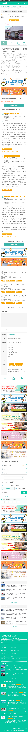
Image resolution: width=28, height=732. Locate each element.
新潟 (2, 647)
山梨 (2, 642)
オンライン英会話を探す (15, 485)
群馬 (19, 640)
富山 (12, 647)
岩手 (9, 638)
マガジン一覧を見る (14, 626)
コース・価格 (17, 44)
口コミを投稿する (14, 105)
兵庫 (5, 650)
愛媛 (2, 656)
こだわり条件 (5, 496)
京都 (8, 650)
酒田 (7, 501)
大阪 (2, 650)
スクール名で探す (21, 488)
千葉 (13, 640)
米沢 (15, 501)
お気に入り (14, 20)
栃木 (22, 640)
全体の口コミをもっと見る (14, 241)
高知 (8, 656)
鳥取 (12, 653)
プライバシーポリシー (22, 728)
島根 (15, 653)
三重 (8, 645)
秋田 (13, 638)
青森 (6, 638)
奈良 (15, 650)
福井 (15, 647)
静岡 (5, 645)
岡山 (5, 653)
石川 (8, 647)
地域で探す (8, 488)
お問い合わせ (7, 24)
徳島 (12, 656)
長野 (5, 647)
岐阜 (12, 645)
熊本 (5, 658)
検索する (24, 493)
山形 (3, 501)
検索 (18, 3)
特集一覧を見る (14, 602)
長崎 (13, 658)
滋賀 (12, 650)
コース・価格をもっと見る (14, 307)
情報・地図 (24, 44)
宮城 (16, 638)
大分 (19, 658)
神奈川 (5, 640)
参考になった (7, 148)
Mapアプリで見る (14, 328)
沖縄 (2, 660)
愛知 (2, 645)
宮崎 (22, 658)
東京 (2, 640)
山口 (8, 653)
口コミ (11, 44)
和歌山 (18, 650)
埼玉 (9, 640)
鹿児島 (9, 658)
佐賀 (16, 658)
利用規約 (15, 728)
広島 (2, 653)
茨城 (16, 640)
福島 (22, 638)
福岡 (2, 658)
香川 (5, 656)
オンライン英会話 (24, 3)
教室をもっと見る (14, 478)
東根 (19, 501)
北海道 (2, 638)
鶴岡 (11, 501)
